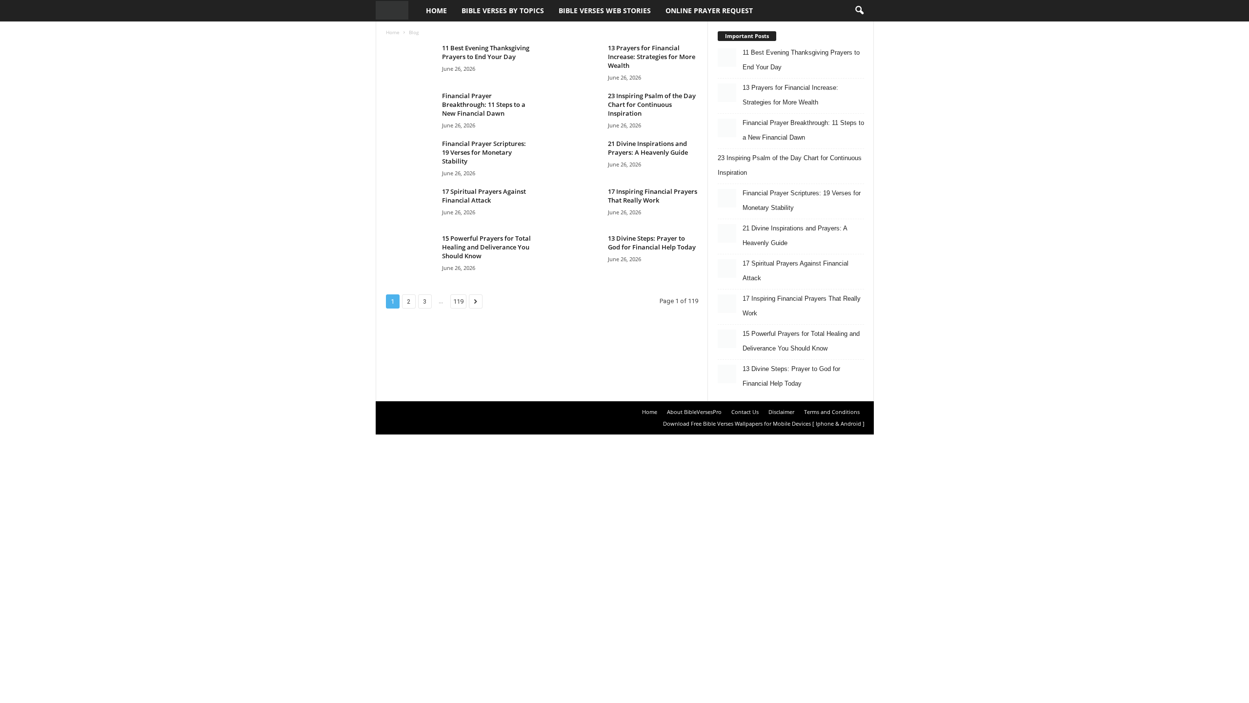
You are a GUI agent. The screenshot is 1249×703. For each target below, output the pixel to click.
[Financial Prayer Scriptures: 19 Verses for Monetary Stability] (410, 157)
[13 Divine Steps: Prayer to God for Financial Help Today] (576, 252)
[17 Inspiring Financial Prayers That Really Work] (576, 205)
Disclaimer (781, 411)
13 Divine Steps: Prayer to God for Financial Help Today (652, 242)
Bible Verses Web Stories (605, 10)
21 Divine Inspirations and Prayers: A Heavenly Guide (648, 148)
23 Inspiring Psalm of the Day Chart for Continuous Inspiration (652, 104)
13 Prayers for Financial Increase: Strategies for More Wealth (651, 56)
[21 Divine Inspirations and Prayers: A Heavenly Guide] (576, 157)
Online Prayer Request (709, 10)
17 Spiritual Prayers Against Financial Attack (484, 196)
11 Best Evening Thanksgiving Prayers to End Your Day (485, 52)
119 (458, 301)
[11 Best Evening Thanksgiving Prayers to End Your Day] (410, 61)
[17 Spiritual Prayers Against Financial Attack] (410, 205)
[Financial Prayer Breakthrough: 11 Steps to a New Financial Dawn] (410, 109)
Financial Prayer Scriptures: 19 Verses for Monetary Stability (484, 152)
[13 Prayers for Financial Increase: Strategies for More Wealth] (576, 61)
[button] (859, 10)
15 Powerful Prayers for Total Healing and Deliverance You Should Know (486, 247)
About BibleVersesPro (694, 411)
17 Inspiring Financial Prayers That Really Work (652, 196)
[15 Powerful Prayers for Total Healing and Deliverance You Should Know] (410, 252)
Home (436, 10)
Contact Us (745, 411)
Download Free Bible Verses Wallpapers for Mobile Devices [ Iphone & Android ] (764, 423)
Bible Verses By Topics (503, 10)
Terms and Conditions (832, 411)
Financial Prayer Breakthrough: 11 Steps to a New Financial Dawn (483, 104)
